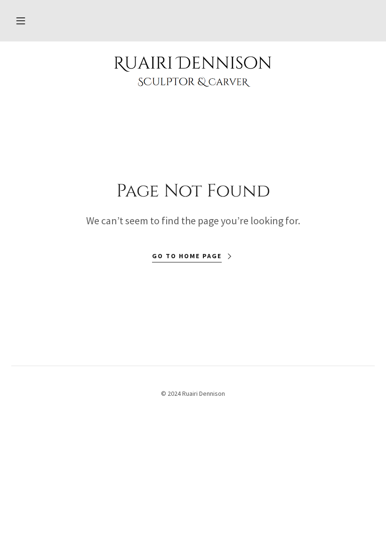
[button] (20, 20)
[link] (193, 71)
